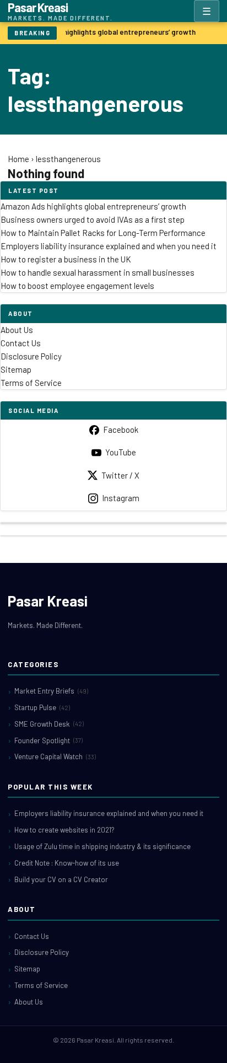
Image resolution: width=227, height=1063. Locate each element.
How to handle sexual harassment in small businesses (97, 272)
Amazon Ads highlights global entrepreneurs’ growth (107, 32)
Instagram (120, 498)
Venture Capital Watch (55, 756)
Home (18, 159)
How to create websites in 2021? (64, 829)
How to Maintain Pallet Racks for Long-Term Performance (103, 233)
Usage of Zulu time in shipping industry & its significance (102, 846)
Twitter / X (120, 475)
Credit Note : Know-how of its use (66, 862)
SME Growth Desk (49, 724)
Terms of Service (31, 383)
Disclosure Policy (31, 356)
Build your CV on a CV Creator (61, 879)
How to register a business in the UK (66, 259)
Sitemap (16, 369)
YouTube (120, 452)
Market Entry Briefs (51, 690)
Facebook (120, 429)
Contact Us (21, 343)
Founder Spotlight (48, 740)
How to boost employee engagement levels (77, 286)
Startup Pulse (42, 707)
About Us (17, 330)
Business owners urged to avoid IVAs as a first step (93, 219)
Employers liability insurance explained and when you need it (109, 246)
